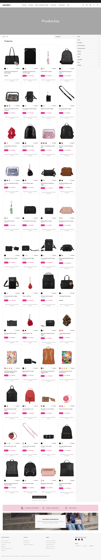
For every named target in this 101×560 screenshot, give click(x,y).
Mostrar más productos (39, 497)
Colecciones (61, 5)
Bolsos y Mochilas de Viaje (41, 5)
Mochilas (31, 5)
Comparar (17, 68)
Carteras (24, 5)
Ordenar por (58, 36)
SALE (68, 5)
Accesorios (53, 5)
